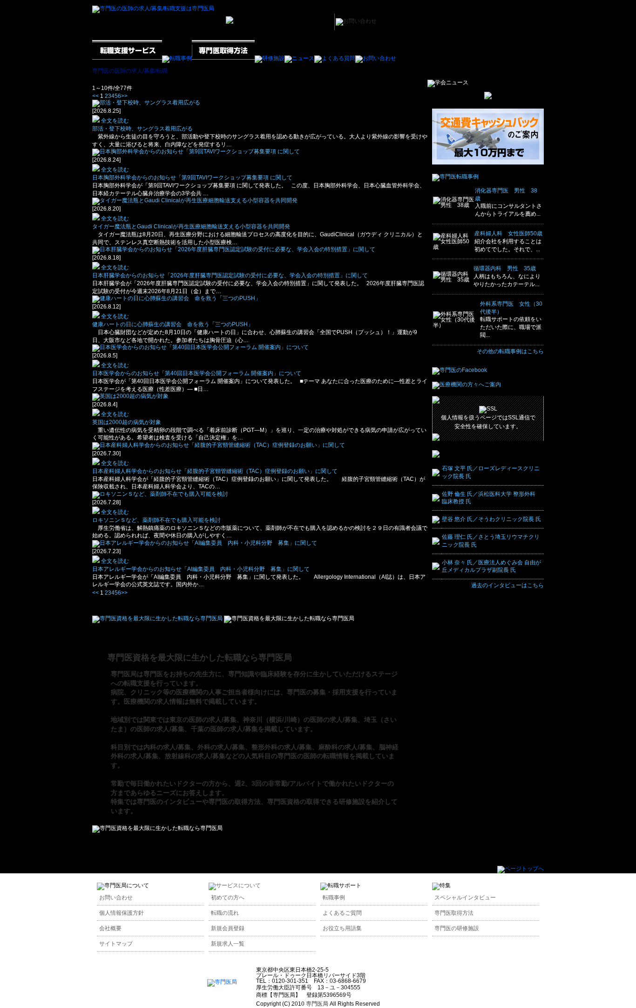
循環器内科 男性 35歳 (505, 268)
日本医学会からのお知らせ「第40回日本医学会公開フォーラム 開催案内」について (196, 373)
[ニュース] (299, 58)
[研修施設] (269, 58)
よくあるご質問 (342, 913)
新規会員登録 (227, 928)
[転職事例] (177, 58)
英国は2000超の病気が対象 (129, 422)
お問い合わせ (116, 897)
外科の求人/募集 (221, 747)
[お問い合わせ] (375, 58)
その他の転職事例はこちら (510, 351)
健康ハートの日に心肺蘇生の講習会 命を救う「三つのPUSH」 (172, 324)
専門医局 (317, 1004)
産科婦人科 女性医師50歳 (508, 233)
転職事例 (334, 897)
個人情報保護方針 (121, 913)
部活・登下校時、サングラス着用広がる (142, 128)
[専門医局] (222, 982)
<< (95, 96)
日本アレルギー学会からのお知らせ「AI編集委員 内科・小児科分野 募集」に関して (201, 569)
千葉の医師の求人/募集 (224, 729)
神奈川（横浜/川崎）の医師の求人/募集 (300, 719)
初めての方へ (227, 897)
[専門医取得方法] (223, 58)
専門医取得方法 (454, 913)
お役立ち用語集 (342, 928)
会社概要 (110, 928)
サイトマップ (116, 943)
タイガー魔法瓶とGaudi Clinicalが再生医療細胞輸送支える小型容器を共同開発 (191, 226)
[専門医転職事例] (455, 176)
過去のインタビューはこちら (507, 585)
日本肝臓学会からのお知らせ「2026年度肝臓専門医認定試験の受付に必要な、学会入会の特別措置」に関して (230, 275)
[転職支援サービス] (127, 58)
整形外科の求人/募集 (281, 747)
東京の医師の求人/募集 (203, 719)
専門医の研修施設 (456, 928)
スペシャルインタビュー (465, 897)
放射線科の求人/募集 (195, 756)
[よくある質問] (334, 58)
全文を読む (114, 120)
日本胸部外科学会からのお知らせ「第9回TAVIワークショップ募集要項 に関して (192, 177)
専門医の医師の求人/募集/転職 (130, 71)
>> (124, 96)
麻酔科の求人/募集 (345, 747)
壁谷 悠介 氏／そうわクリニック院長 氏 (491, 519)
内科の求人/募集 (167, 747)
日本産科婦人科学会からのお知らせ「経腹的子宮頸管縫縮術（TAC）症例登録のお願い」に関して (215, 471)
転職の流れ (225, 913)
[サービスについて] (235, 885)
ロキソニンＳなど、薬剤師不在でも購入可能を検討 (156, 520)
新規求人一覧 (227, 943)
